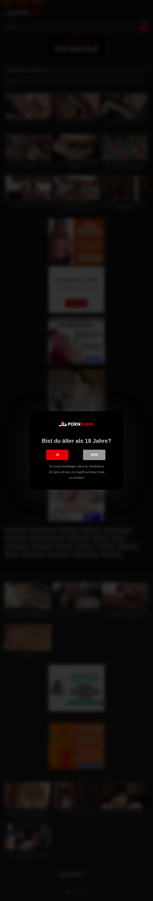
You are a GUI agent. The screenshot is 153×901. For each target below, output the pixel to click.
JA (57, 454)
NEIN (94, 454)
